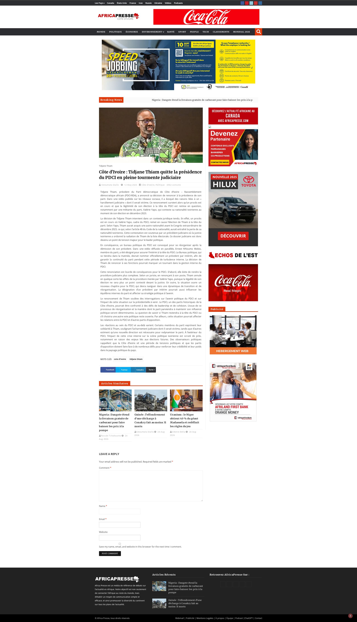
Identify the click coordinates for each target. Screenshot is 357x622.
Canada (110, 3)
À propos (219, 618)
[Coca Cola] (206, 17)
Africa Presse (103, 618)
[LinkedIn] (251, 3)
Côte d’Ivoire (148, 184)
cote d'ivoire (120, 359)
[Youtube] (256, 3)
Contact (258, 618)
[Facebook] (242, 3)
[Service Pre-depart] (178, 89)
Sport (182, 32)
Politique (115, 32)
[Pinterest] (247, 3)
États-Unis (122, 3)
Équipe (230, 618)
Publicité (190, 618)
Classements (221, 32)
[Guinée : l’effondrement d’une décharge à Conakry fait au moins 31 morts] (150, 400)
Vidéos (168, 3)
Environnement (152, 32)
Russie (148, 3)
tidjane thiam (136, 359)
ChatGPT (248, 618)
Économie (132, 32)
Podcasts (178, 3)
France (133, 3)
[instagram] (260, 3)
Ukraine (158, 3)
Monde (101, 32)
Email (103, 519)
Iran (141, 3)
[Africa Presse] (118, 16)
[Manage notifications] (350, 616)
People (194, 32)
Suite (151, 369)
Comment (105, 467)
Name (103, 506)
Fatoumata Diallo (111, 184)
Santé (171, 32)
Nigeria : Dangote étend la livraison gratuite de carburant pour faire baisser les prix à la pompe (174, 100)
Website (103, 532)
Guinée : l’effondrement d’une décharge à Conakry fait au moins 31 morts (185, 603)
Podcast (239, 618)
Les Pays (99, 3)
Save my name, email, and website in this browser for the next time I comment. (140, 546)
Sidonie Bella (178, 431)
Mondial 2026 (241, 32)
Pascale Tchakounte (111, 435)
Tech (206, 32)
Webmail (179, 618)
